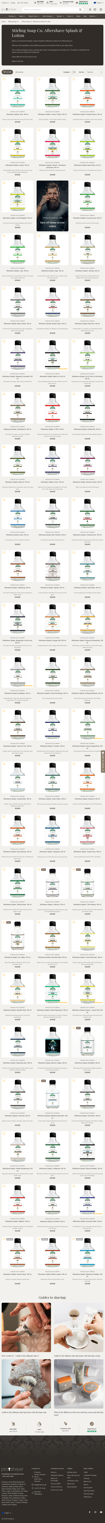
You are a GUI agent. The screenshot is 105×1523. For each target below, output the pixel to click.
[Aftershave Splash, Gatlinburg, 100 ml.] (18, 566)
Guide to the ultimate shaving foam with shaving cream (77, 1356)
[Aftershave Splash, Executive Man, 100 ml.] (87, 1200)
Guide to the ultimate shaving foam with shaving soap (24, 1412)
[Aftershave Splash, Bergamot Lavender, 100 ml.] (18, 355)
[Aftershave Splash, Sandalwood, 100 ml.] (18, 408)
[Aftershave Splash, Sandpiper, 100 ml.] (18, 672)
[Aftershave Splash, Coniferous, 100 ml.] (52, 1147)
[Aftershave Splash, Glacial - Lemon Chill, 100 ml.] (87, 989)
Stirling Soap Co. (13, 21)
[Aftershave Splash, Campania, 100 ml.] (52, 830)
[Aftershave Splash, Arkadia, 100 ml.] (87, 249)
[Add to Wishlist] (4, 79)
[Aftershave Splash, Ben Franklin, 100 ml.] (52, 513)
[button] (103, 761)
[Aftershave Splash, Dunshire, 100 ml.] (52, 1200)
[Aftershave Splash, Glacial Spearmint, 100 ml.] (52, 989)
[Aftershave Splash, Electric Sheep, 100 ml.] (52, 1041)
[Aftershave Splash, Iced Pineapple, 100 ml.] (18, 196)
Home (4, 21)
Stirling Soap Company (17, 111)
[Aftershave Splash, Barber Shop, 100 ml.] (52, 302)
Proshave (10, 1519)
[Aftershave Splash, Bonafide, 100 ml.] (87, 1041)
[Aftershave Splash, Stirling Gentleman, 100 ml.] (87, 672)
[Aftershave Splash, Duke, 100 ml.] (18, 513)
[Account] (90, 9)
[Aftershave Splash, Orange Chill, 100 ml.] (52, 619)
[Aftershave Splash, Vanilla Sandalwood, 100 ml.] (18, 1147)
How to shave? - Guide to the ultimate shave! (20, 1356)
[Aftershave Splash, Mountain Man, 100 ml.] (52, 936)
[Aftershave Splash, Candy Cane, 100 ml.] (87, 830)
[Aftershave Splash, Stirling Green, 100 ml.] (18, 883)
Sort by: (81, 72)
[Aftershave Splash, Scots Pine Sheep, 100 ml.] (52, 672)
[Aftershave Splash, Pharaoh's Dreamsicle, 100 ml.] (87, 619)
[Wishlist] (95, 9)
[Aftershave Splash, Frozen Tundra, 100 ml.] (52, 93)
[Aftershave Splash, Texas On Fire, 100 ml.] (18, 725)
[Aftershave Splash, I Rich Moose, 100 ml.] (87, 883)
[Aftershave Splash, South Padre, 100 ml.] (52, 777)
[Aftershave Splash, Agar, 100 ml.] (52, 249)
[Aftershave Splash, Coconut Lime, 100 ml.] (87, 196)
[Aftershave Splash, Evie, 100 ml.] (18, 93)
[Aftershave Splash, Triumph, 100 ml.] (52, 725)
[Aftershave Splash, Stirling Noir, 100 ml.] (87, 408)
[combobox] (52, 9)
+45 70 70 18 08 (39, 1488)
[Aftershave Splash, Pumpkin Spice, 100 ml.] (87, 93)
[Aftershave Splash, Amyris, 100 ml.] (18, 144)
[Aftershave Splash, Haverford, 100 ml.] (87, 1094)
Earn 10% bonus (22, 3)
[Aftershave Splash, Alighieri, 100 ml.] (18, 1200)
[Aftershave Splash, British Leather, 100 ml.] (52, 1253)
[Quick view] (31, 81)
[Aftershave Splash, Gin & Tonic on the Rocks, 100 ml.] (87, 355)
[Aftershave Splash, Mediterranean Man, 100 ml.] (52, 1094)
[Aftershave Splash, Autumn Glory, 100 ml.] (18, 1253)
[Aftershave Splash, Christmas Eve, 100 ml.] (87, 513)
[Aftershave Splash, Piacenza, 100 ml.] (18, 1094)
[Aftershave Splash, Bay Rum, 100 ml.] (87, 302)
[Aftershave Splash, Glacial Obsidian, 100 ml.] (87, 1147)
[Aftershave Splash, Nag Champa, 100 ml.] (18, 830)
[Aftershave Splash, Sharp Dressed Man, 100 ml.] (87, 725)
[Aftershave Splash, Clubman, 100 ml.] (52, 883)
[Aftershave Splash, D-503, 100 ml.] (52, 408)
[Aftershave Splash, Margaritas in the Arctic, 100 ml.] (18, 619)
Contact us (5, 3)
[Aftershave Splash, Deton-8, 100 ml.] (18, 460)
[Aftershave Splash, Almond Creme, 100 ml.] (87, 460)
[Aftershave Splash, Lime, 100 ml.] (18, 249)
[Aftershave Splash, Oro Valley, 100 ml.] (18, 936)
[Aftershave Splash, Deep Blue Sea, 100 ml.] (18, 1041)
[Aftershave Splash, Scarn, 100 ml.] (52, 460)
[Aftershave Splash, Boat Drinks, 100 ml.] (87, 144)
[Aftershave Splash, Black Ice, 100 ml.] (52, 355)
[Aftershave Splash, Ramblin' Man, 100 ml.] (18, 989)
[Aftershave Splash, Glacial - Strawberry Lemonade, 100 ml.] (52, 144)
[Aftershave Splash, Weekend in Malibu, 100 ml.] (87, 1253)
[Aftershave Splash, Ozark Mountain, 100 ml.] (87, 936)
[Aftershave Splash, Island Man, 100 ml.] (87, 566)
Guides (13, 3)
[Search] (80, 9)
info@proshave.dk (40, 1485)
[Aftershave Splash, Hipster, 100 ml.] (52, 566)
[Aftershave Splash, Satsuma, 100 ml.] (87, 777)
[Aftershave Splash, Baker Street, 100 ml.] (18, 302)
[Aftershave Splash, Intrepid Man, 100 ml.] (18, 777)
